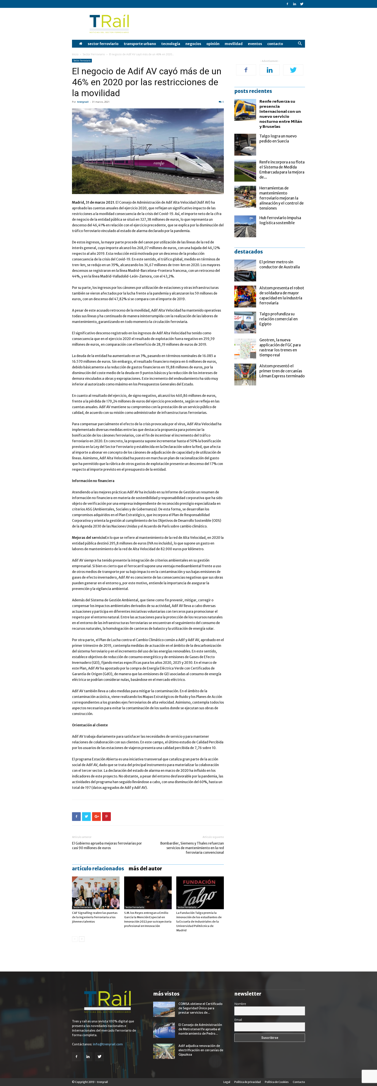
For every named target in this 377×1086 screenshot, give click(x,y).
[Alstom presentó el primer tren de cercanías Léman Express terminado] (245, 374)
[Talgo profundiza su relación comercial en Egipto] (245, 322)
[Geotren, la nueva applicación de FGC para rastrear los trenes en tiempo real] (245, 348)
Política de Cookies (277, 1082)
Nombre (240, 1004)
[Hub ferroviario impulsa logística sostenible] (245, 226)
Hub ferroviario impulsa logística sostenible (280, 220)
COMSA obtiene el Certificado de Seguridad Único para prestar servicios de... (200, 1008)
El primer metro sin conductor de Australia (279, 264)
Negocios (193, 44)
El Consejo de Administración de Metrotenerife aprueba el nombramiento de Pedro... (200, 1029)
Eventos (255, 44)
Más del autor (145, 868)
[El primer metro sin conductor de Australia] (245, 270)
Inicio (75, 54)
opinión (212, 44)
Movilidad (234, 44)
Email (238, 1020)
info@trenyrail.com (108, 1044)
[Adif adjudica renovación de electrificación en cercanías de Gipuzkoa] (164, 1051)
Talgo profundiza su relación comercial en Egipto (278, 319)
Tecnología (170, 44)
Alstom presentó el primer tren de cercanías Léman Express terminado (282, 371)
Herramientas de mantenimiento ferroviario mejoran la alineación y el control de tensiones (281, 198)
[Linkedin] (294, 4)
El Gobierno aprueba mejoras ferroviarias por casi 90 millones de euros (107, 845)
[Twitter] (301, 4)
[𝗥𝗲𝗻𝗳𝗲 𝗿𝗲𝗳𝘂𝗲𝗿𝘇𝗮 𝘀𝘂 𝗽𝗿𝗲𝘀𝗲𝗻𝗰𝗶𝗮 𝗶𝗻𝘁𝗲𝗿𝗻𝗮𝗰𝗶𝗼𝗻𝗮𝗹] (245, 110)
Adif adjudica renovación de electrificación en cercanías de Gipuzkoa (200, 1050)
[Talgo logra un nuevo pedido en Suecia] (245, 145)
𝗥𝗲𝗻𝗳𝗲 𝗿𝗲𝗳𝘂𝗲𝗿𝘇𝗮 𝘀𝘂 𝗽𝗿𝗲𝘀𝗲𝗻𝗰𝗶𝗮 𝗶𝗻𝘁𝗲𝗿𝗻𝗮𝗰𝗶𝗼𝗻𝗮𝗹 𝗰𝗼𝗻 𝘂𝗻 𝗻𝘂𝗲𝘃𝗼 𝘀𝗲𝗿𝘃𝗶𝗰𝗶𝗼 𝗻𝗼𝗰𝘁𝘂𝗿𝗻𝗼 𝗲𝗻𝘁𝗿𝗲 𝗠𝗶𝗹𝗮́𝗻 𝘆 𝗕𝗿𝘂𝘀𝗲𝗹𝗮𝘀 (280, 114)
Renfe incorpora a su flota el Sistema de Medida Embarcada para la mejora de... (282, 170)
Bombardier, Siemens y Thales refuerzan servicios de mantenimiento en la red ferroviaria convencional (192, 848)
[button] (300, 44)
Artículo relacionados (98, 868)
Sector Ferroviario (103, 44)
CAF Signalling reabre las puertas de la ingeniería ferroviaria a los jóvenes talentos (95, 917)
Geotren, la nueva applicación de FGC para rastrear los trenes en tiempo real (280, 347)
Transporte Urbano (140, 44)
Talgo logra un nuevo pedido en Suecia (278, 139)
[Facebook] (287, 4)
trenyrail (83, 101)
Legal (226, 1082)
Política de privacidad (247, 1082)
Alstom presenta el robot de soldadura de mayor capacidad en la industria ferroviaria (281, 295)
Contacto (275, 44)
